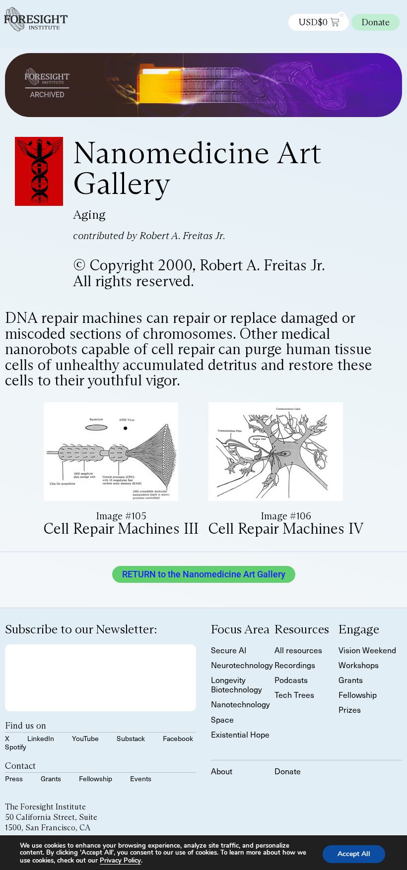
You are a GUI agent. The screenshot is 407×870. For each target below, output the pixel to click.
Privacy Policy (120, 860)
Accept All (354, 853)
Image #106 (286, 516)
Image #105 (121, 516)
